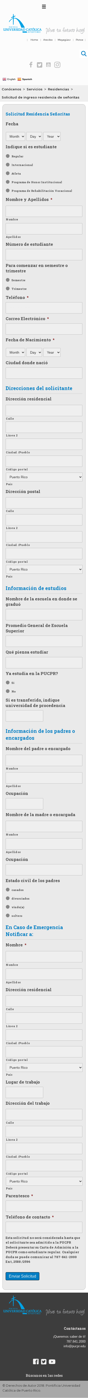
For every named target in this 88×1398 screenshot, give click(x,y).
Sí (12, 683)
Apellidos (13, 237)
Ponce (79, 39)
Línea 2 (12, 435)
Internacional (22, 165)
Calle (10, 418)
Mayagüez (64, 39)
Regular (17, 156)
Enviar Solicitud (22, 1276)
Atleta (16, 173)
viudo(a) (17, 907)
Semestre (18, 280)
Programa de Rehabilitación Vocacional (41, 191)
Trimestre (19, 289)
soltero (16, 916)
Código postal (17, 469)
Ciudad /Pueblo (18, 452)
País (9, 484)
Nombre (12, 219)
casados (17, 890)
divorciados (20, 898)
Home (34, 39)
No (13, 691)
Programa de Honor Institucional (36, 182)
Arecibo (48, 39)
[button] (31, 65)
